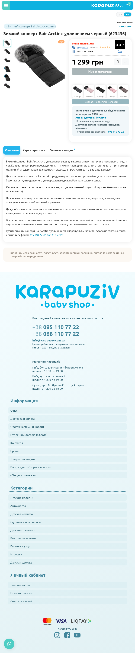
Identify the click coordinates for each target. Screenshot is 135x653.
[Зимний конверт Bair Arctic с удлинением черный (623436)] (39, 65)
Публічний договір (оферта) (28, 434)
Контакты (16, 442)
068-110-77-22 (55, 234)
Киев (121, 26)
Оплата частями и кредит (27, 426)
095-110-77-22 (38, 234)
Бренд (14, 451)
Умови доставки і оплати (90, 117)
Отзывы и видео (62, 150)
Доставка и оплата (22, 418)
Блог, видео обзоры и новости (30, 467)
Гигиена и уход (20, 546)
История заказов (21, 593)
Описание (12, 150)
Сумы (128, 26)
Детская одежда (21, 562)
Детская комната (21, 514)
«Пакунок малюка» (23, 475)
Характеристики (34, 150)
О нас (13, 410)
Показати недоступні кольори (100, 101)
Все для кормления (23, 538)
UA (120, 14)
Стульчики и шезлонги (25, 522)
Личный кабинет (21, 585)
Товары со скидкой (23, 459)
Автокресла (18, 505)
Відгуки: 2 (82, 47)
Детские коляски (21, 497)
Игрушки (16, 554)
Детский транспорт (22, 530)
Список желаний (21, 601)
